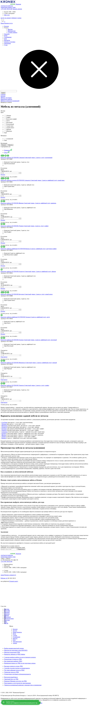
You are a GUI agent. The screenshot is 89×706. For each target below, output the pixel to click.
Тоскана (4, 424)
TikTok (6, 623)
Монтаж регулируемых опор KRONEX (15, 650)
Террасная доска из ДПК (11, 672)
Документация (17, 641)
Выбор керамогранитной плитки (14, 648)
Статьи (15, 635)
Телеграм (7, 620)
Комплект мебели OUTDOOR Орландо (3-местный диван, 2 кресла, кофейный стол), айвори (28, 271)
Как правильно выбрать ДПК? (13, 661)
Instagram (7, 614)
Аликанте (4, 432)
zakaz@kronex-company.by (8, 575)
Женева (4, 435)
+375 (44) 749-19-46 (6, 9)
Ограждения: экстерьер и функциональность (17, 674)
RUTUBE (7, 610)
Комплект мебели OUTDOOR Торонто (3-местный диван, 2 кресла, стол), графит (25, 385)
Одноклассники (9, 618)
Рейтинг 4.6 (4, 578)
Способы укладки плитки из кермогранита (17, 668)
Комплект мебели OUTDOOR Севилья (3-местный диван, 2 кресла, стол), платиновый (26, 157)
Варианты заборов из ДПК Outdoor (14, 654)
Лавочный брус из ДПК (11, 679)
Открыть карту (13, 581)
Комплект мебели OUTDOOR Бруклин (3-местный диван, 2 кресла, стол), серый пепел (27, 294)
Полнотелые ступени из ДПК (13, 659)
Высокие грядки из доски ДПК (13, 666)
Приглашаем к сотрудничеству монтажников (17, 683)
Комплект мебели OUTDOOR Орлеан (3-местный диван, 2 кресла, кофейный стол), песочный (29, 340)
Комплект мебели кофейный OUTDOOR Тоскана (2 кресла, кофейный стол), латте (25, 317)
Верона (4, 438)
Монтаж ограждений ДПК (12, 652)
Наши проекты (17, 632)
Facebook (7, 612)
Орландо (4, 427)
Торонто (4, 430)
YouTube (6, 609)
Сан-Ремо (4, 422)
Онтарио (4, 428)
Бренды (15, 638)
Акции (15, 643)
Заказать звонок (17, 9)
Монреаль (4, 425)
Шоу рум (6, 15)
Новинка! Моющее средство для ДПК (15, 681)
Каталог (15, 629)
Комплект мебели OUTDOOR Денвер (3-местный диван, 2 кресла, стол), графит (24, 226)
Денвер (4, 436)
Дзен (5, 621)
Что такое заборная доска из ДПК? (14, 670)
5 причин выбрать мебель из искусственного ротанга (20, 657)
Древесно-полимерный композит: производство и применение (22, 685)
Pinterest (6, 615)
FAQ (14, 640)
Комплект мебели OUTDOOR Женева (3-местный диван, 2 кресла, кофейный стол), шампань (28, 203)
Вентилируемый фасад (11, 677)
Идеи (14, 634)
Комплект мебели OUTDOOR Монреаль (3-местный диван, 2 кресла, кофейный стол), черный (29, 362)
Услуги (15, 630)
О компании (16, 637)
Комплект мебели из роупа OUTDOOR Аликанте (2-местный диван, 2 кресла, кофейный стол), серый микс (33, 180)
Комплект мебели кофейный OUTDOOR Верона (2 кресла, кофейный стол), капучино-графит (29, 248)
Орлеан (4, 433)
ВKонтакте (7, 617)
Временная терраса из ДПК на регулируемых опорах (20, 663)
